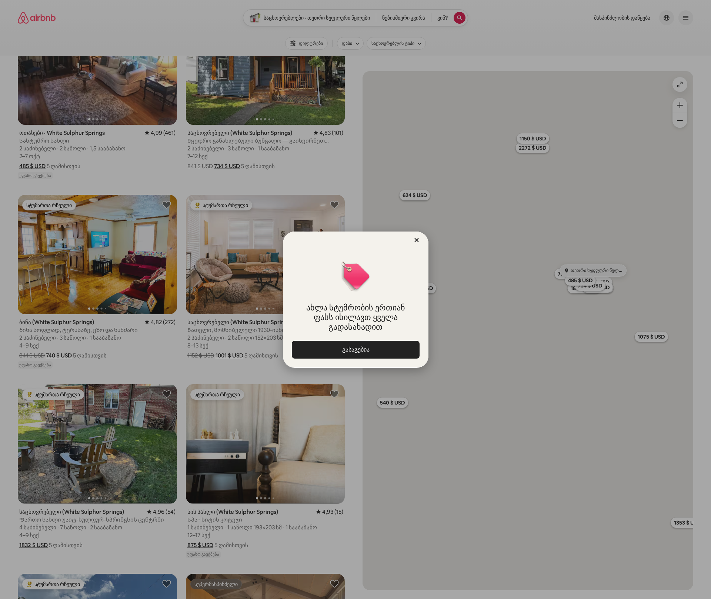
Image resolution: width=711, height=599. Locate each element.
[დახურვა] (417, 240)
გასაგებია (355, 349)
